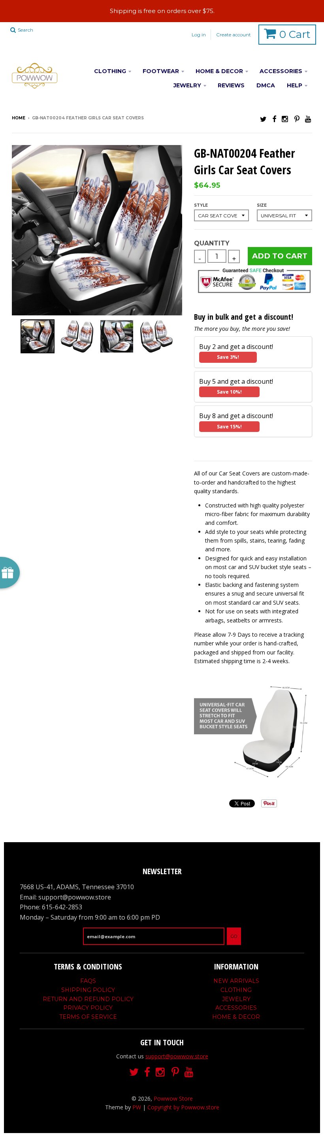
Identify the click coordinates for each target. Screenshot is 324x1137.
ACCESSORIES (281, 71)
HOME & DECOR (219, 71)
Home (18, 118)
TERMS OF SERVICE (88, 1016)
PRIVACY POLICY (88, 1007)
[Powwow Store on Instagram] (285, 118)
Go (234, 936)
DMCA (265, 85)
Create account (233, 35)
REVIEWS (231, 85)
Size (262, 205)
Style (201, 205)
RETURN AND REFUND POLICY (88, 999)
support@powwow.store (176, 1056)
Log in (199, 35)
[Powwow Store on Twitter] (263, 118)
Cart (295, 34)
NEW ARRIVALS (236, 980)
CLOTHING (110, 71)
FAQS (88, 980)
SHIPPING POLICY (88, 990)
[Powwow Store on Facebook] (274, 118)
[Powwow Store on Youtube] (308, 118)
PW (136, 1107)
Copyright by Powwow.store (183, 1107)
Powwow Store (173, 1098)
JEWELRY (187, 85)
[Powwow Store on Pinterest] (297, 118)
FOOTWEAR (161, 71)
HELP (294, 85)
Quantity (211, 243)
